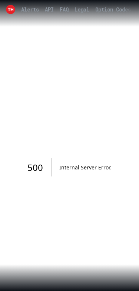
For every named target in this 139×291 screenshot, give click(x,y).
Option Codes (113, 9)
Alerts (30, 9)
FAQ (64, 9)
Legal (82, 9)
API (49, 9)
